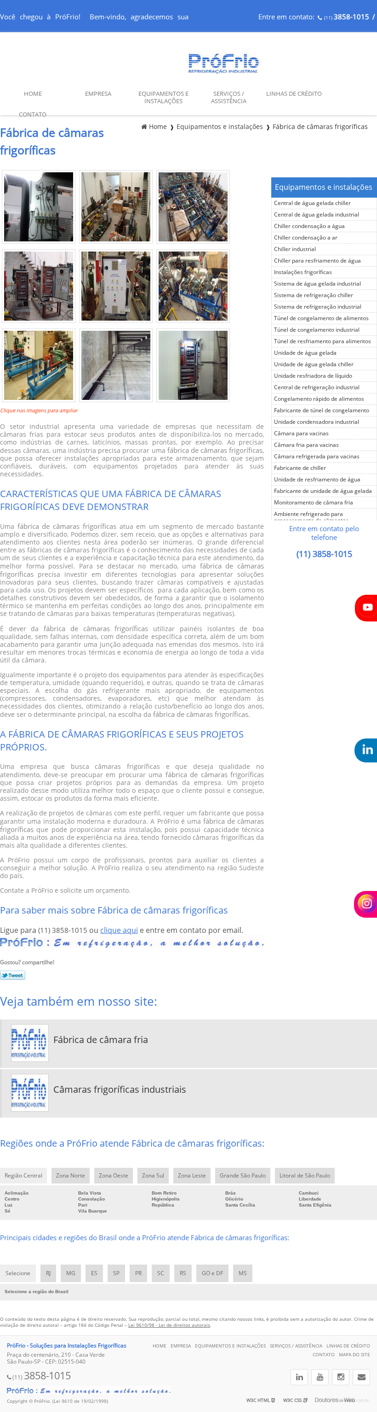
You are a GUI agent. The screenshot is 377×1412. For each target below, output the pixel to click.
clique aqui (119, 930)
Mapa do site (354, 1355)
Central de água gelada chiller (312, 203)
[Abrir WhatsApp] (354, 1389)
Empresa (98, 94)
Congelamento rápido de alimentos (319, 399)
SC (160, 1273)
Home (33, 94)
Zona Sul (153, 1175)
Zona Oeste (113, 1175)
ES (94, 1273)
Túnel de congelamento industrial (317, 330)
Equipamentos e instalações (323, 187)
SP (116, 1273)
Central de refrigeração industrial (317, 387)
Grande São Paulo (243, 1175)
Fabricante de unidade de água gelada (323, 491)
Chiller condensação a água (309, 226)
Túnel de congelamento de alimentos (321, 318)
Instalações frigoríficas (303, 272)
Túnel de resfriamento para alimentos (322, 341)
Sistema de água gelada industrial (317, 284)
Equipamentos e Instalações (163, 97)
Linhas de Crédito (294, 94)
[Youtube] (320, 1377)
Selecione (18, 1273)
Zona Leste (192, 1175)
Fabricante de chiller (300, 468)
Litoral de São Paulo (305, 1175)
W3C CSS (293, 1400)
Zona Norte (70, 1175)
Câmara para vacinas (301, 433)
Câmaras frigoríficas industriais (119, 1089)
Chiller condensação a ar (305, 237)
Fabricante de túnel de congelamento (321, 410)
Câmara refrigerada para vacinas (317, 456)
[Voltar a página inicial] (225, 73)
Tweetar (12, 975)
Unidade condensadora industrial (316, 422)
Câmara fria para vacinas (306, 445)
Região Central (23, 1175)
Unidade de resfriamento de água (317, 479)
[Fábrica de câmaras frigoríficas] (38, 241)
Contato (32, 114)
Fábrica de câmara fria (100, 1039)
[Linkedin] (299, 1377)
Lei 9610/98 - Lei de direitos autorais (169, 1325)
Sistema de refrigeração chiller (313, 295)
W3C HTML (258, 1400)
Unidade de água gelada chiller (314, 364)
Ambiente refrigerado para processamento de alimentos (311, 517)
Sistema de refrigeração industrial (317, 307)
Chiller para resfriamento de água (317, 261)
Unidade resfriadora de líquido (313, 376)
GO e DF (212, 1273)
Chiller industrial (295, 249)
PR (138, 1273)
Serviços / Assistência (228, 97)
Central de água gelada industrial (316, 214)
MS (243, 1273)
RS (183, 1273)
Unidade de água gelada (305, 353)
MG (70, 1273)
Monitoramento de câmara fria (313, 502)
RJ (48, 1273)
